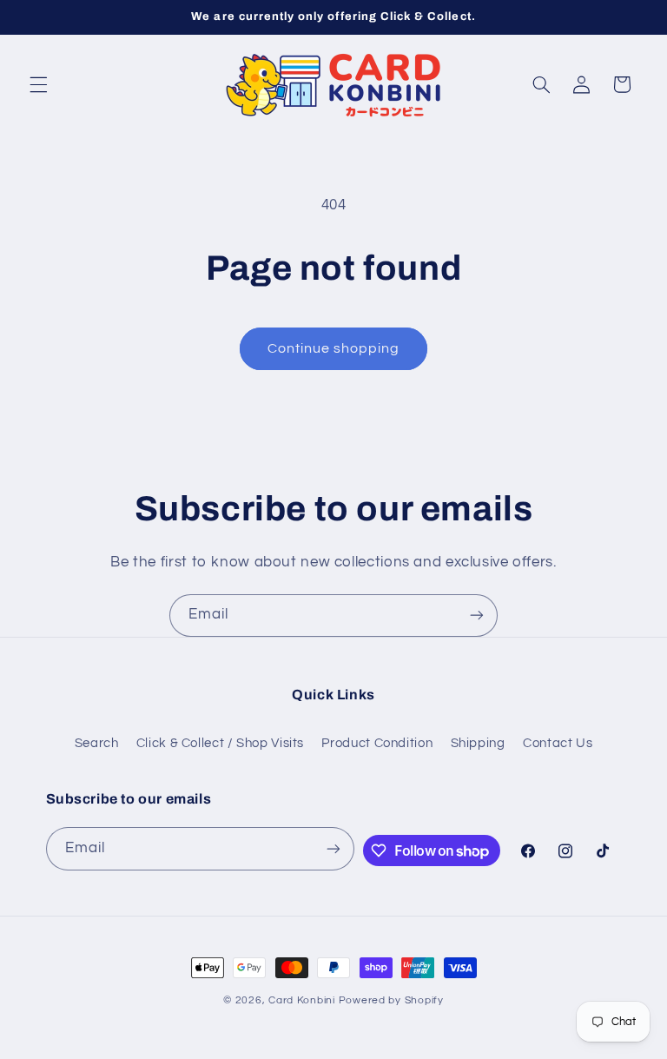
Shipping (478, 743)
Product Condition (377, 743)
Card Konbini (301, 1000)
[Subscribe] (477, 615)
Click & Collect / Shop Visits (220, 743)
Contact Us (557, 743)
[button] (38, 84)
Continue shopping (333, 348)
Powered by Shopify (391, 1000)
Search (97, 743)
